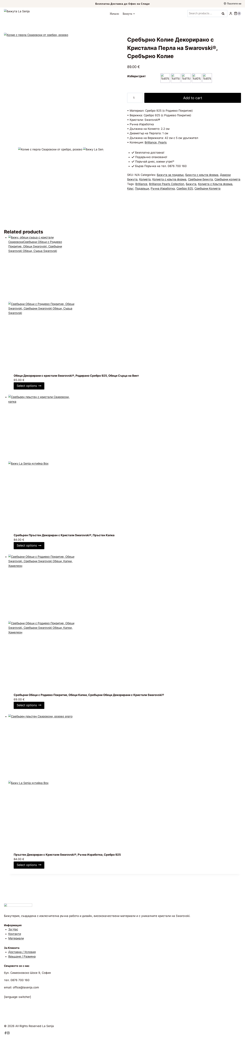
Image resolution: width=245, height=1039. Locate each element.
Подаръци (142, 188)
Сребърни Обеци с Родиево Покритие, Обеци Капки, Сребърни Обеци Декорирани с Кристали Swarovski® (89, 695)
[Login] (230, 13)
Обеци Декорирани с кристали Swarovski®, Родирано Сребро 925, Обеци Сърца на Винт (76, 375)
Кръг (130, 188)
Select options (27, 385)
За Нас (13, 929)
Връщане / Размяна (22, 956)
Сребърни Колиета (207, 188)
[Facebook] (5, 1033)
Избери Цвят (136, 76)
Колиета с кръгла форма (169, 179)
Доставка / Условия (22, 952)
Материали (16, 938)
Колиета (145, 179)
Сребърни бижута (200, 179)
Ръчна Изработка (163, 188)
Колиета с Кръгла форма (215, 184)
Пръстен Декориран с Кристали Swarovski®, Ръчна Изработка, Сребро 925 (67, 854)
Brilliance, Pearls (156, 142)
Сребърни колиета (227, 179)
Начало (114, 13)
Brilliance (141, 184)
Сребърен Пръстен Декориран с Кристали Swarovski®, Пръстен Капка (64, 535)
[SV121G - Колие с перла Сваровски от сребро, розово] (61, 89)
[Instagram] (8, 1033)
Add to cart (192, 98)
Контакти (14, 934)
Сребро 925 (184, 188)
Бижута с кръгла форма (201, 175)
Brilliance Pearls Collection (166, 184)
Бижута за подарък (170, 175)
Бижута (191, 184)
